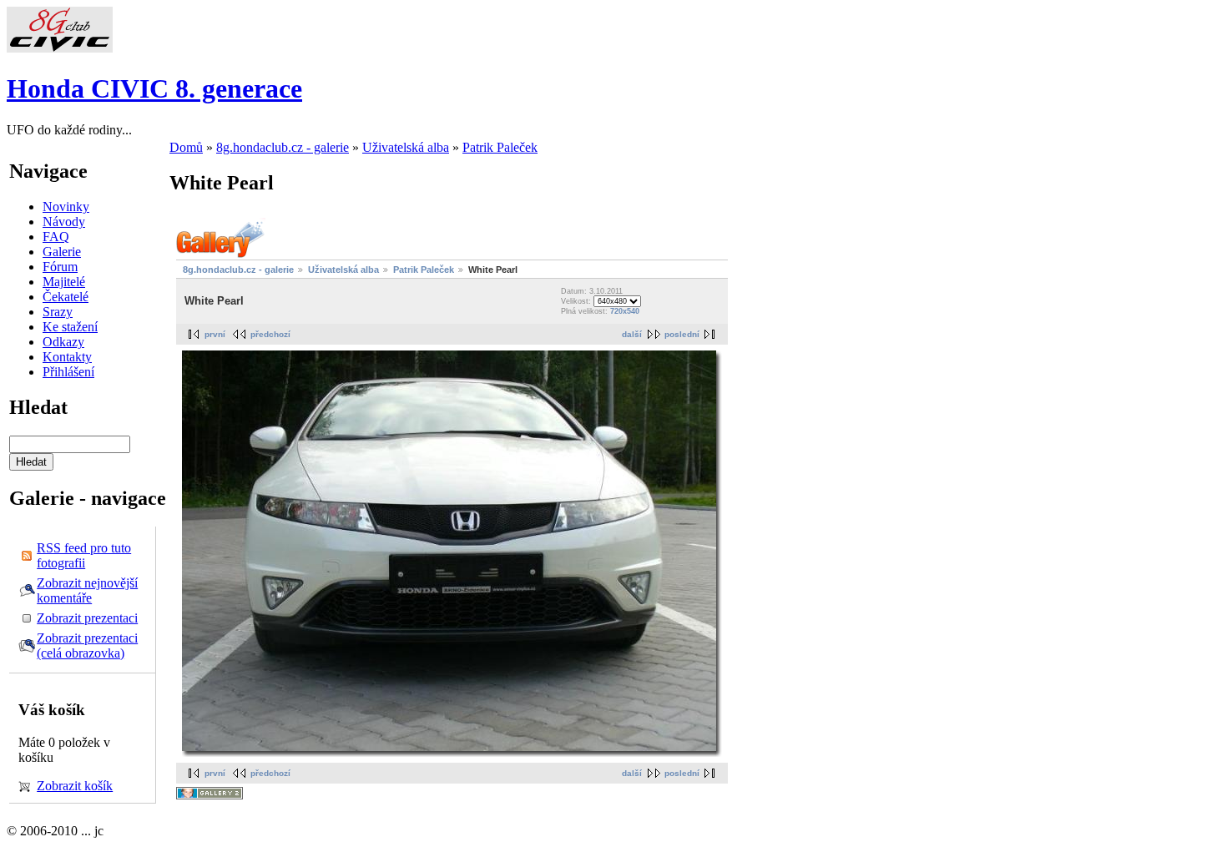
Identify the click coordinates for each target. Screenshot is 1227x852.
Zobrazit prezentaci (87, 618)
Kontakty (67, 357)
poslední (681, 334)
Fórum (60, 267)
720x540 (624, 311)
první (214, 334)
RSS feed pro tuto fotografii (84, 555)
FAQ (56, 236)
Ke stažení (70, 327)
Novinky (66, 206)
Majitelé (64, 282)
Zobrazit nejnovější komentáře (87, 590)
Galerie (62, 252)
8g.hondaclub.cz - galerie (282, 147)
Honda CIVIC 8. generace (154, 88)
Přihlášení (68, 372)
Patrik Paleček (500, 147)
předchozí (270, 334)
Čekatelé (65, 297)
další (632, 334)
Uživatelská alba (405, 147)
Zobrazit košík (75, 786)
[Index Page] (60, 48)
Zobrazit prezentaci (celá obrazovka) (87, 645)
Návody (64, 221)
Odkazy (63, 342)
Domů (186, 147)
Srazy (58, 312)
